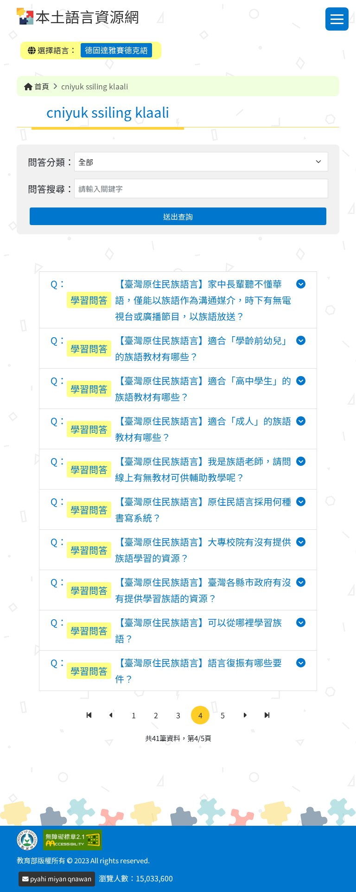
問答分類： (51, 162)
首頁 (40, 86)
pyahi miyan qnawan (60, 878)
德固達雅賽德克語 (116, 50)
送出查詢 (178, 216)
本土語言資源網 (87, 16)
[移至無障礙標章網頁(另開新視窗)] (74, 838)
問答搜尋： (51, 188)
